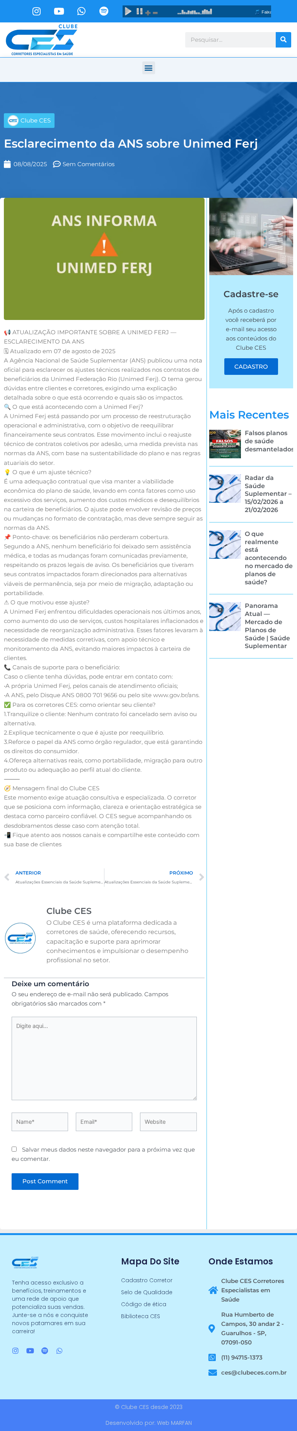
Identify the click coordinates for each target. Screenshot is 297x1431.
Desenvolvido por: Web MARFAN (149, 1423)
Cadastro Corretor (146, 1280)
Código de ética (143, 1304)
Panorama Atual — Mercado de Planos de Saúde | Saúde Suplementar (267, 626)
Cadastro (251, 366)
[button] (148, 67)
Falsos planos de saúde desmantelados (269, 441)
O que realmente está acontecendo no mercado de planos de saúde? (269, 558)
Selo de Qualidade (146, 1292)
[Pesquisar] (283, 40)
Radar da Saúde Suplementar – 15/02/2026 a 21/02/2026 (268, 494)
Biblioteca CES (140, 1316)
